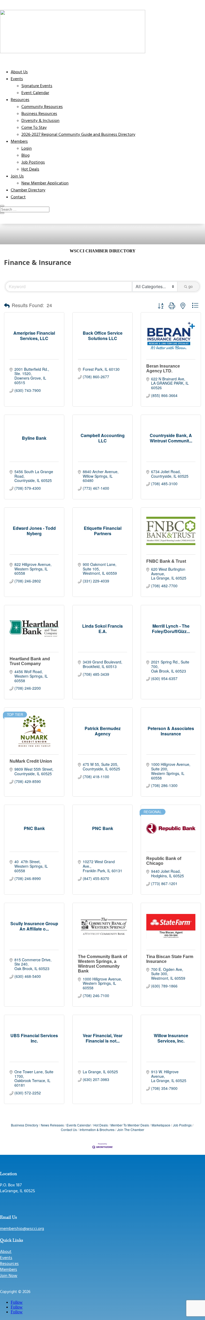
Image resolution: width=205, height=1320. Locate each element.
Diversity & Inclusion (40, 120)
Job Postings (33, 162)
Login (26, 148)
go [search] (190, 286)
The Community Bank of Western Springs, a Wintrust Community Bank (102, 963)
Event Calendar (35, 93)
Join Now (8, 1275)
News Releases (52, 1125)
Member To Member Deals (130, 1125)
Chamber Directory (28, 190)
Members (19, 141)
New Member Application (45, 183)
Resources (20, 100)
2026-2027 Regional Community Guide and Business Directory (78, 134)
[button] (7, 305)
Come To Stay (34, 127)
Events (17, 79)
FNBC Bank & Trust (166, 561)
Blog (25, 155)
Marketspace (161, 1125)
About (5, 1251)
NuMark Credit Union (31, 761)
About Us (19, 72)
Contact (18, 197)
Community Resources (42, 106)
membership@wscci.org (22, 1228)
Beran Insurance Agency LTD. (163, 368)
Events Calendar (78, 1125)
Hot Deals (30, 169)
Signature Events (36, 86)
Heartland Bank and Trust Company (30, 661)
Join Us (17, 176)
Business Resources (39, 113)
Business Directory (24, 1125)
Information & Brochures (97, 1129)
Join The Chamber (130, 1129)
